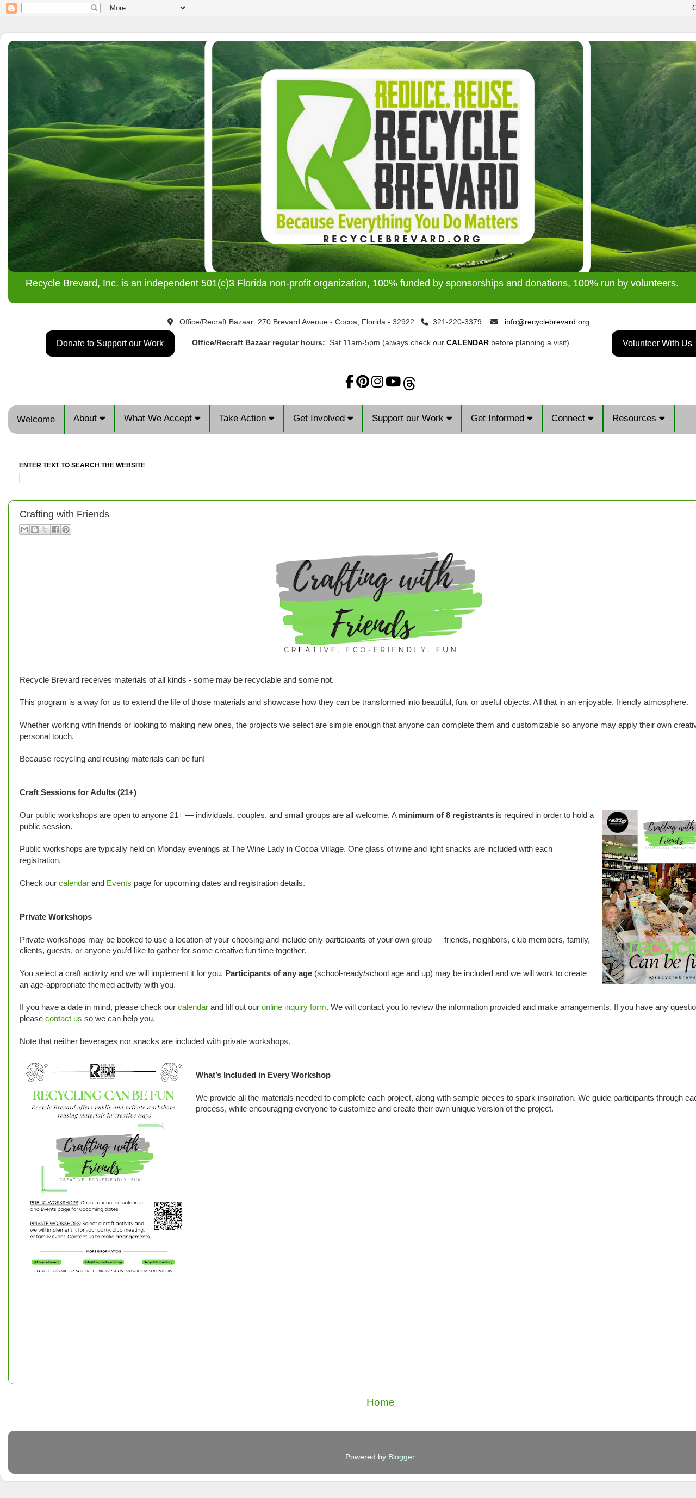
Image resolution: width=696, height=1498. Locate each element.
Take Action (244, 418)
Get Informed (499, 418)
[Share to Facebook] (55, 529)
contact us (63, 1018)
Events (119, 883)
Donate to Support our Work (110, 343)
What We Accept (159, 418)
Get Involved (320, 418)
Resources (635, 418)
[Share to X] (45, 529)
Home (380, 1402)
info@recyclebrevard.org (547, 322)
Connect (569, 418)
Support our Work (409, 418)
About (86, 418)
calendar (74, 883)
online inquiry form (294, 1007)
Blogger (401, 1457)
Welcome (36, 419)
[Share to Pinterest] (65, 529)
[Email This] (24, 529)
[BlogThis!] (34, 529)
